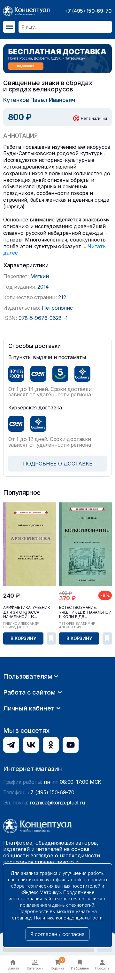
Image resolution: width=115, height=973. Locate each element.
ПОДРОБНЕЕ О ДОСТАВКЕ (57, 463)
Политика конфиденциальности (68, 917)
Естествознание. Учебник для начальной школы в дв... (85, 612)
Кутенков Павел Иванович (39, 100)
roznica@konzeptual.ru (57, 802)
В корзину (23, 638)
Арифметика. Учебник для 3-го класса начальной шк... (26, 612)
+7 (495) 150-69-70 (88, 11)
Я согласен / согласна (57, 934)
